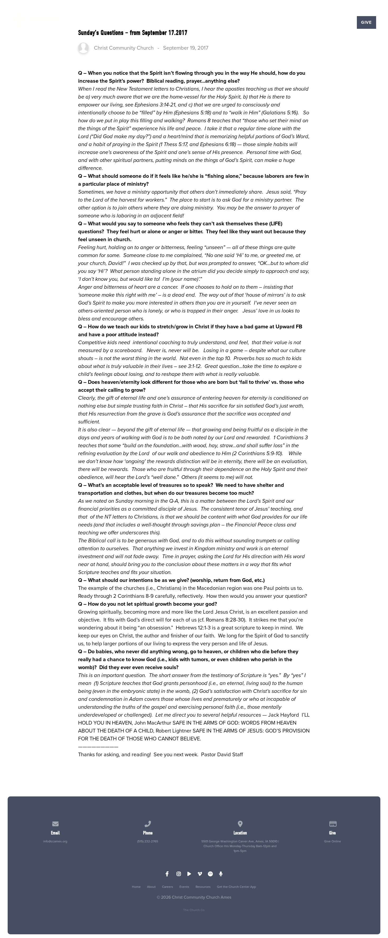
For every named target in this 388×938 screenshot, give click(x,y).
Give (366, 22)
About (151, 886)
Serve (185, 22)
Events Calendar (288, 22)
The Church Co (194, 910)
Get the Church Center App (236, 886)
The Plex (333, 22)
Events (184, 886)
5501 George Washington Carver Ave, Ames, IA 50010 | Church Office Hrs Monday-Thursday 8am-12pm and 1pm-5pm (240, 846)
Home (136, 886)
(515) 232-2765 (147, 841)
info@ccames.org (55, 841)
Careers (167, 886)
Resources (203, 886)
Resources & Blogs (229, 22)
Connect (154, 22)
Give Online (332, 841)
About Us (119, 22)
